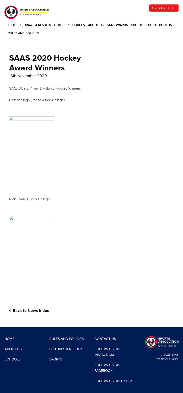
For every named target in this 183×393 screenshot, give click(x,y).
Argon (175, 359)
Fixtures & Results (66, 349)
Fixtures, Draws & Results (29, 25)
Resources (76, 25)
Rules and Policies (23, 33)
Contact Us (164, 8)
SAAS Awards (117, 25)
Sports (137, 25)
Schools (12, 359)
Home (58, 25)
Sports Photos (159, 25)
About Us (96, 25)
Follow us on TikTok (113, 381)
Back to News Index (30, 310)
